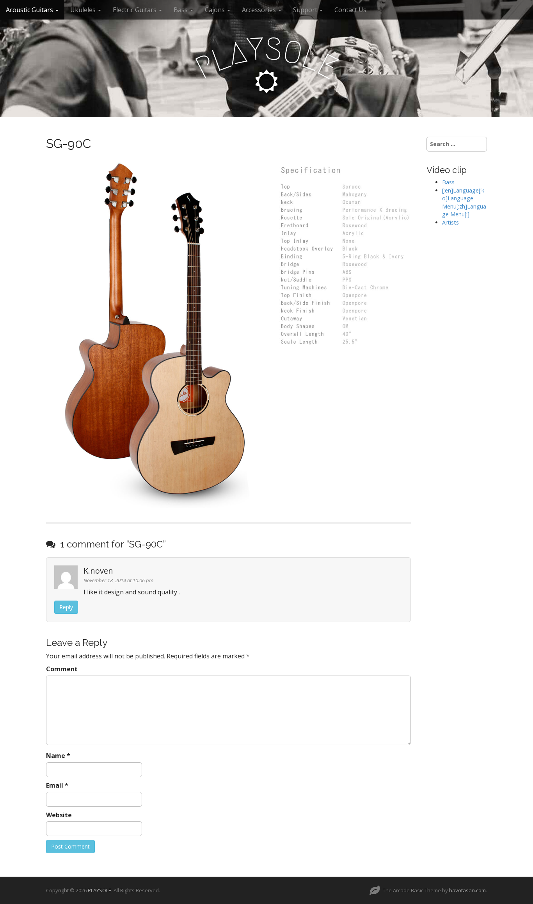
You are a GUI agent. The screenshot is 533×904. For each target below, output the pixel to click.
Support (306, 9)
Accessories (259, 9)
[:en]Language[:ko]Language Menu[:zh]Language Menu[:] (464, 202)
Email (57, 785)
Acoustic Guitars (30, 9)
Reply (66, 607)
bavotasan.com (467, 890)
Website (59, 815)
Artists (450, 222)
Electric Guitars (135, 9)
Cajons (215, 9)
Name (58, 755)
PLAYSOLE (99, 890)
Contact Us (350, 9)
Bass (181, 9)
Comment (62, 669)
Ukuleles (83, 9)
